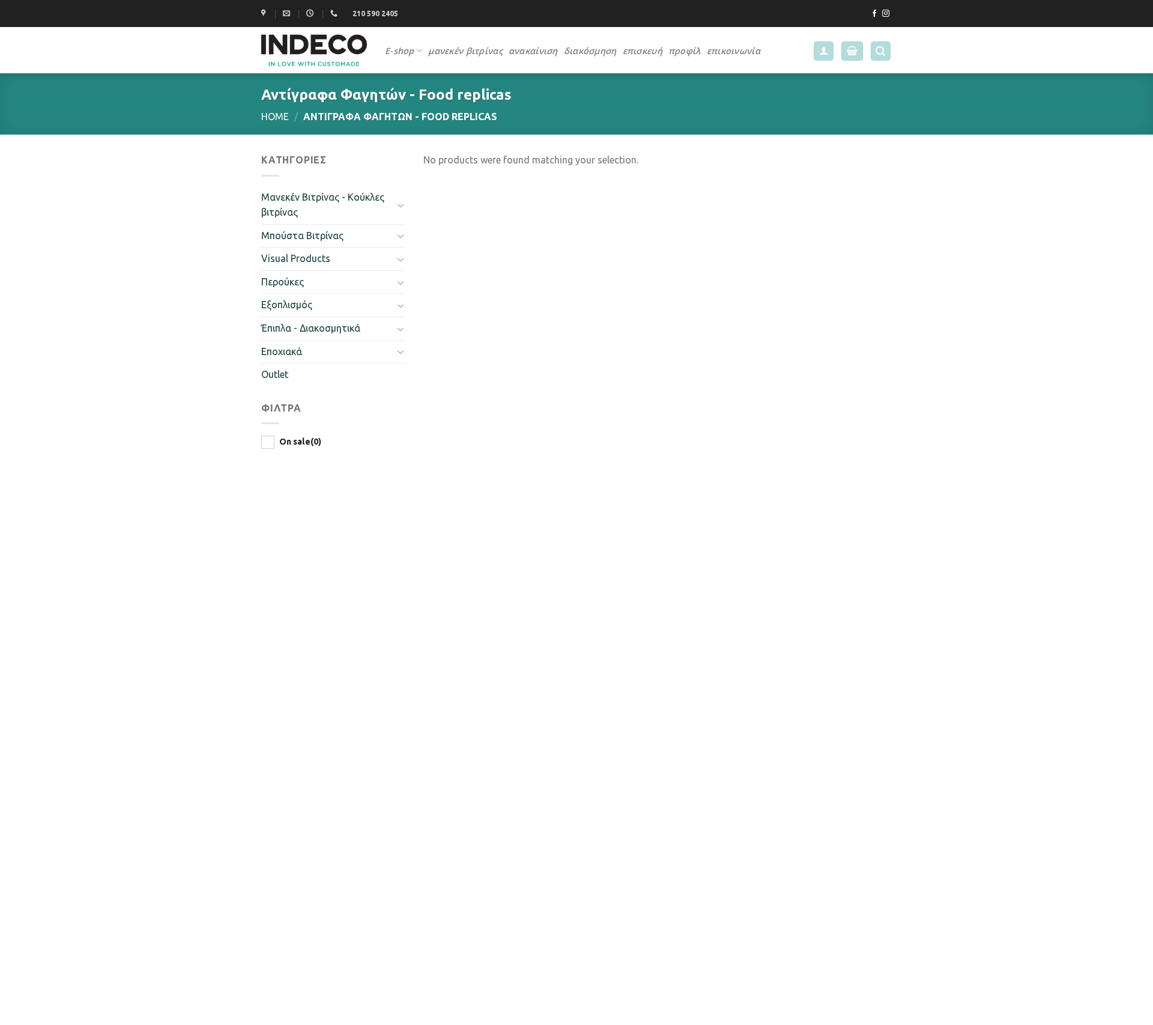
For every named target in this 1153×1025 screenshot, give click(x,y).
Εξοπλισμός (286, 304)
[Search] (881, 51)
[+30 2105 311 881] (335, 13)
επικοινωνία (733, 50)
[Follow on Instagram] (885, 14)
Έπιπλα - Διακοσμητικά (310, 328)
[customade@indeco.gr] (288, 13)
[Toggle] (400, 205)
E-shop (399, 50)
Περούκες (282, 281)
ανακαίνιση (533, 50)
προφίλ (684, 50)
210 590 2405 (375, 13)
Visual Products (295, 258)
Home (275, 116)
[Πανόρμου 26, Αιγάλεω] (265, 13)
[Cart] (852, 51)
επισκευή (642, 50)
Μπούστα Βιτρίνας (302, 235)
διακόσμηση (590, 50)
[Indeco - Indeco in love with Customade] (314, 49)
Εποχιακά (281, 351)
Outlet (274, 374)
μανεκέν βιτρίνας (465, 50)
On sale (300, 441)
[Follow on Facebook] (874, 14)
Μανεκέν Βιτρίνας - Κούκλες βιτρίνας (322, 205)
